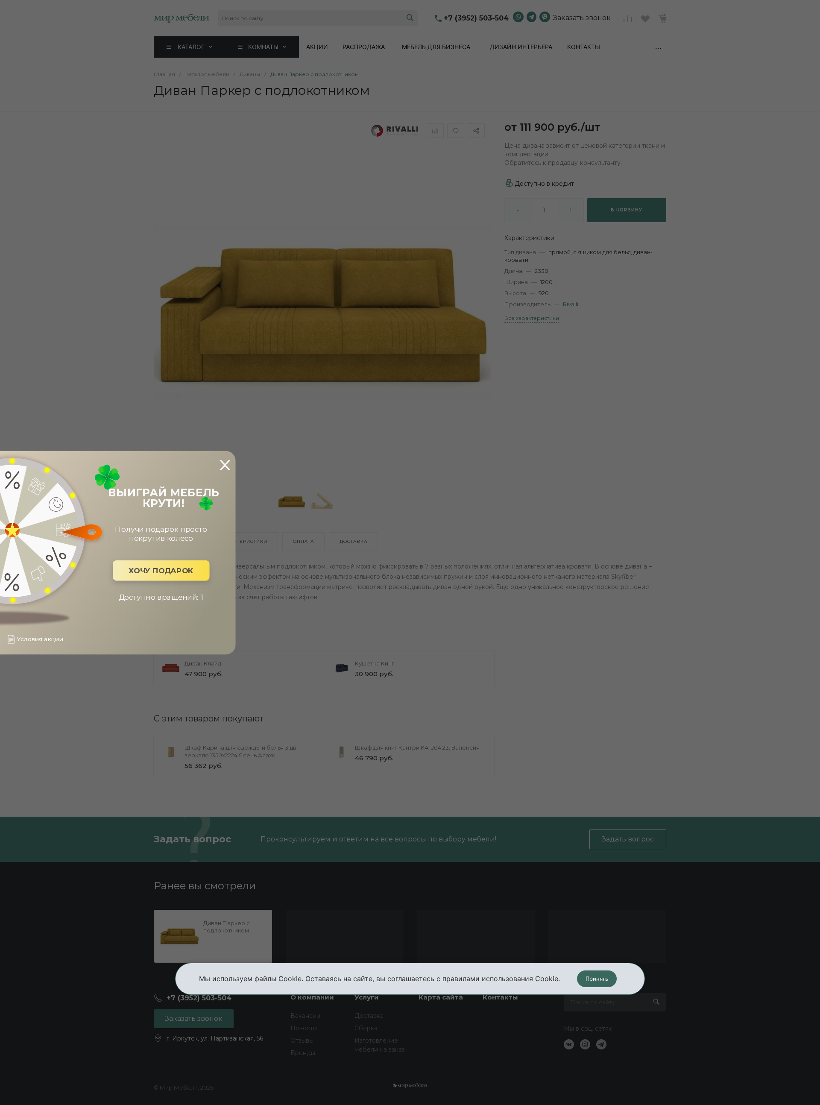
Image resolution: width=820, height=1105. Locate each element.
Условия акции (40, 639)
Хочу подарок (161, 570)
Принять (597, 978)
